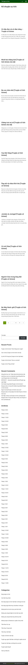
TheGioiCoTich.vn (10, 663)
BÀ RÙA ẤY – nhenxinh (6, 380)
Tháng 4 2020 (4, 541)
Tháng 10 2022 (4, 455)
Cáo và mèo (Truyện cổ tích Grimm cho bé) (11, 352)
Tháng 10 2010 (4, 571)
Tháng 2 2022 (4, 477)
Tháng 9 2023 (4, 425)
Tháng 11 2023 (4, 417)
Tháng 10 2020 (4, 538)
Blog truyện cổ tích (5, 594)
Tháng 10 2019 (4, 556)
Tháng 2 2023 (4, 440)
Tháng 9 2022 (4, 459)
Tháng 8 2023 (4, 428)
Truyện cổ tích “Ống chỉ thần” (8, 364)
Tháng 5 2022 (4, 466)
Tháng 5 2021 (4, 511)
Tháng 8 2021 (4, 500)
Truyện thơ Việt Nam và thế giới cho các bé (11, 643)
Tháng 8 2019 (4, 564)
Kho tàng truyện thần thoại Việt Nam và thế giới (12, 605)
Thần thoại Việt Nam (6, 632)
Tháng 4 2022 (4, 470)
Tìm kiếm (3, 335)
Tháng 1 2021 (4, 526)
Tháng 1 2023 (4, 443)
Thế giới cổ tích (5, 1)
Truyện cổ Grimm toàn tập (7, 635)
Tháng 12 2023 (4, 413)
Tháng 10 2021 (4, 492)
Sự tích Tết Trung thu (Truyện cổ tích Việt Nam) (12, 356)
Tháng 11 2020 (4, 534)
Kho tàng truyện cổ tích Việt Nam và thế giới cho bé (13, 601)
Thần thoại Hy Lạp (5, 624)
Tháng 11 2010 (4, 568)
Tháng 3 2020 (4, 545)
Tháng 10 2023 (4, 421)
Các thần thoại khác (6, 598)
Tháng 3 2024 (4, 410)
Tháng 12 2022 (4, 447)
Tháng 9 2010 (4, 575)
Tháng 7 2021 (4, 504)
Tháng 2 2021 (4, 523)
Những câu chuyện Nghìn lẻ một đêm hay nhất (12, 613)
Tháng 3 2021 (4, 519)
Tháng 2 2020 (4, 549)
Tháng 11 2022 (4, 451)
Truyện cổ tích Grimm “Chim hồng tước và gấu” (12, 349)
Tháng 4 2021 (4, 515)
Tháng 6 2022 (4, 462)
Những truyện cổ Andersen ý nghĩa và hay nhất (12, 620)
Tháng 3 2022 (4, 474)
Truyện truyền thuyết (6, 647)
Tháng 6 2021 (4, 507)
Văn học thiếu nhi (5, 650)
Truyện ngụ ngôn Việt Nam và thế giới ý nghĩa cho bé (13, 639)
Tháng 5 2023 (4, 432)
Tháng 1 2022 (4, 481)
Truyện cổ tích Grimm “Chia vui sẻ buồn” (10, 360)
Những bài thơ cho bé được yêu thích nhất (11, 609)
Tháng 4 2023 (4, 436)
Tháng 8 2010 (4, 579)
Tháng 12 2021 (4, 485)
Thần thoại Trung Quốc (6, 628)
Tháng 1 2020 (4, 553)
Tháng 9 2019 (4, 560)
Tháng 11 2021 (4, 489)
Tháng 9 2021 (4, 496)
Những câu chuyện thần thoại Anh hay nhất (11, 616)
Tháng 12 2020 (4, 530)
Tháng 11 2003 (4, 583)
